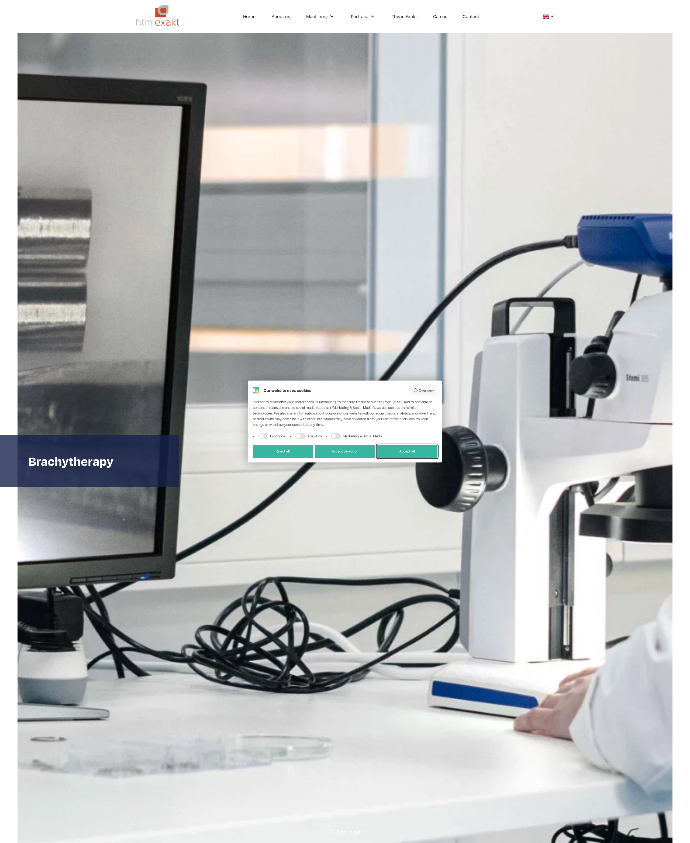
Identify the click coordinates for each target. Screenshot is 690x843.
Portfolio (359, 16)
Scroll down (348, 832)
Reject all (283, 451)
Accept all (407, 451)
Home (249, 16)
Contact (471, 16)
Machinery (317, 16)
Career (440, 16)
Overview (426, 390)
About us (281, 16)
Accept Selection (345, 451)
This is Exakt (404, 16)
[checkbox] (271, 436)
